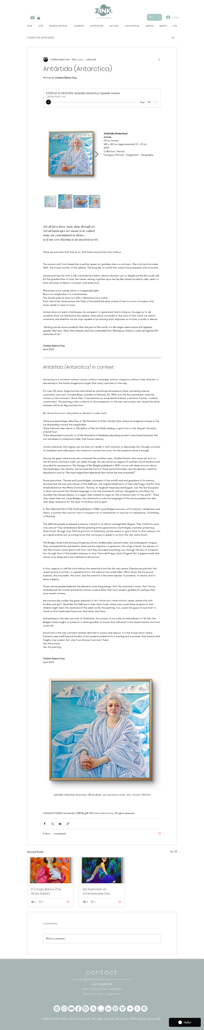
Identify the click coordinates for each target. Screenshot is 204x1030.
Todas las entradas (40, 37)
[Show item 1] (50, 201)
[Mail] (32, 17)
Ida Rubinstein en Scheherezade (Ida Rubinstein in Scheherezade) (96, 891)
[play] (48, 102)
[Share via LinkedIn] (60, 823)
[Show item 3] (80, 201)
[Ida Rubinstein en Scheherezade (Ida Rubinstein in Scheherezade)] (102, 870)
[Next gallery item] (96, 154)
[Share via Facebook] (44, 823)
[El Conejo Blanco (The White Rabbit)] (50, 870)
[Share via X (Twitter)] (52, 823)
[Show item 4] (95, 201)
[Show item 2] (65, 201)
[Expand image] (71, 154)
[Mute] (148, 102)
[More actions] (159, 59)
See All (173, 851)
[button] (38, 18)
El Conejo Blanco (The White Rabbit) (46, 891)
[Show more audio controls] (155, 102)
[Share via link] (67, 823)
